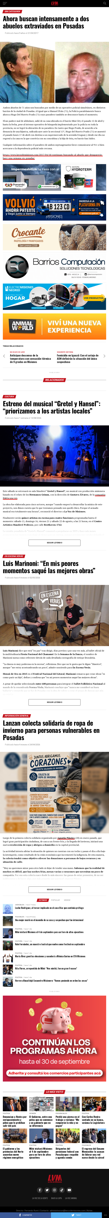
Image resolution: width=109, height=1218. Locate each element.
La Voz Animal (71, 1198)
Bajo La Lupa (56, 1198)
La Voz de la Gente (40, 1198)
